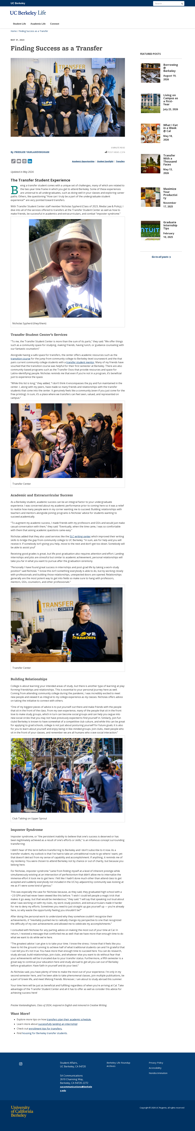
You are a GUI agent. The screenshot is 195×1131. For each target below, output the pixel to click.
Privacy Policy (156, 1062)
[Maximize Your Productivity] (151, 197)
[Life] (28, 18)
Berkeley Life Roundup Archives (118, 1064)
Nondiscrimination (158, 1073)
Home (14, 31)
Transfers (120, 161)
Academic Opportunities (83, 161)
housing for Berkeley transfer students (44, 1033)
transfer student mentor (80, 362)
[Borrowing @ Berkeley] (151, 72)
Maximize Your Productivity (170, 193)
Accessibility (155, 1067)
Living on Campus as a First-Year (170, 99)
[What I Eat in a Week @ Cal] (151, 133)
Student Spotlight (105, 161)
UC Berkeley (18, 3)
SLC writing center (80, 536)
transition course (20, 358)
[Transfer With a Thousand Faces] (151, 163)
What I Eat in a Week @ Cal (170, 128)
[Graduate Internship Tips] (151, 230)
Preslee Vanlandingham (31, 152)
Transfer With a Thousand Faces (170, 160)
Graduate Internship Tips (170, 225)
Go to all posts (160, 257)
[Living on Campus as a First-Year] (151, 103)
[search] (182, 3)
